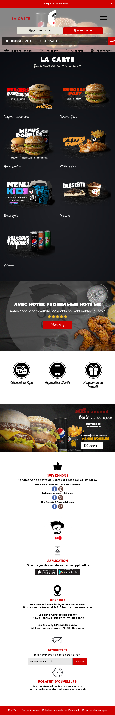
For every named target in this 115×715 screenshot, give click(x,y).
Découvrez (58, 324)
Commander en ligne (94, 710)
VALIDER (80, 661)
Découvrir (92, 445)
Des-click (74, 710)
